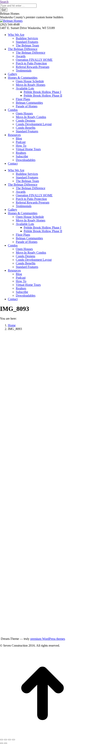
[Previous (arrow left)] (1, 743)
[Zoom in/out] (13, 739)
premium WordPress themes (47, 638)
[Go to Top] (42, 735)
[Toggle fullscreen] (9, 739)
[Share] (5, 739)
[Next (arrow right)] (5, 743)
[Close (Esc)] (1, 739)
